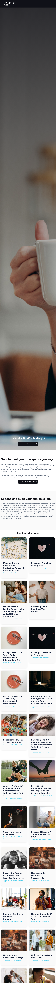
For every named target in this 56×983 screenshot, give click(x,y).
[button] (28, 444)
